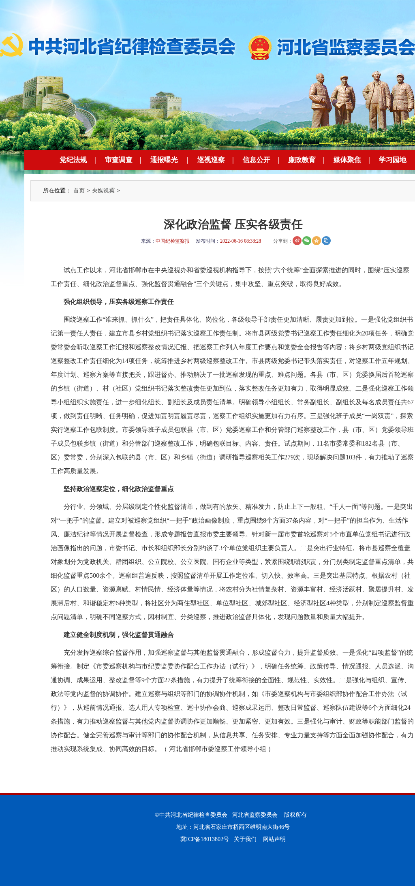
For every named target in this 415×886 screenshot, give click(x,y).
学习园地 (392, 160)
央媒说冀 (103, 191)
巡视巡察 (211, 160)
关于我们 (245, 839)
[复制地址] (326, 240)
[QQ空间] (316, 240)
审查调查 (119, 160)
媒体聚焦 (347, 160)
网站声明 (274, 839)
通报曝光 (164, 160)
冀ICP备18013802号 (204, 839)
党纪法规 (73, 160)
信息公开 (256, 160)
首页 (79, 191)
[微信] (306, 240)
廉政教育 (302, 160)
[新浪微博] (297, 240)
